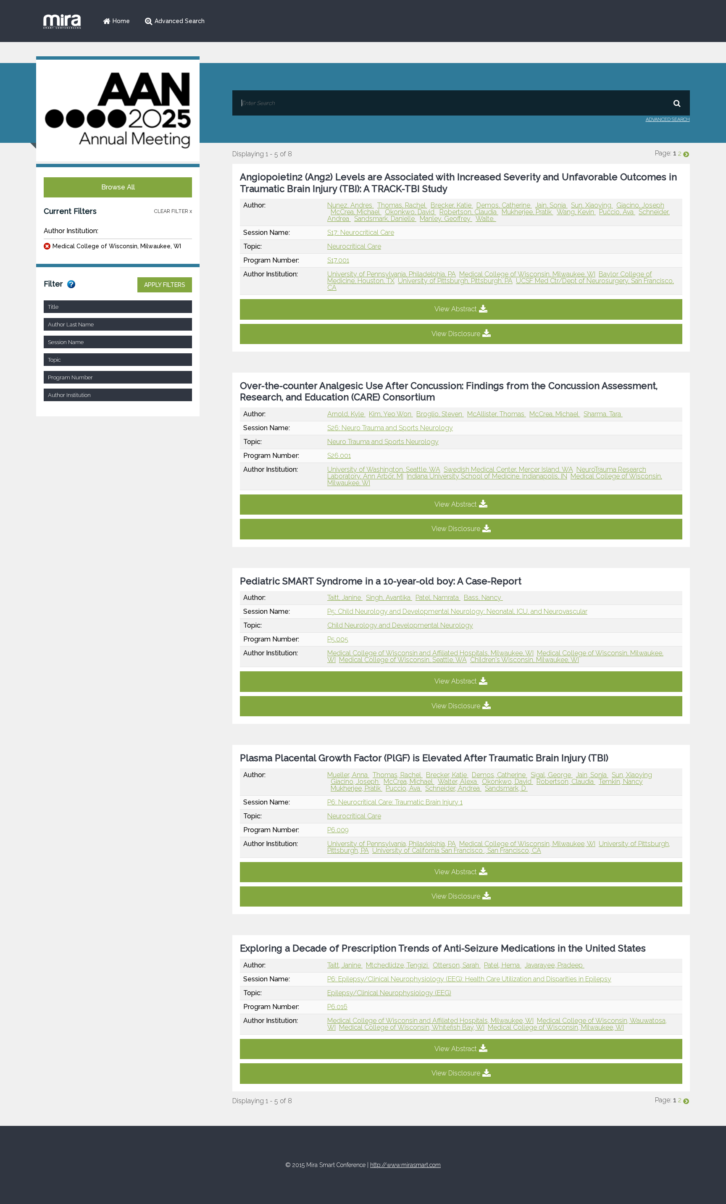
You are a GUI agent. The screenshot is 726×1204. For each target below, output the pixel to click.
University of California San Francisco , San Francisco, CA (456, 850)
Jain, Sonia (551, 205)
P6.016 (337, 1007)
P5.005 (337, 639)
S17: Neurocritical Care (360, 233)
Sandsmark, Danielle (385, 219)
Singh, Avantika (389, 598)
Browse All (118, 187)
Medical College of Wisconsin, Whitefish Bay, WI (411, 1027)
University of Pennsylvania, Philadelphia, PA (391, 274)
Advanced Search (180, 21)
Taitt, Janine (345, 598)
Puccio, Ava (617, 212)
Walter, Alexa (458, 782)
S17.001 (338, 260)
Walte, (486, 219)
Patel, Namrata (438, 598)
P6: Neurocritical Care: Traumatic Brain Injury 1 (395, 802)
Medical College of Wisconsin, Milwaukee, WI (117, 246)
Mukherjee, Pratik (527, 212)
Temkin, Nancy (621, 782)
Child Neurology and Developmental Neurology (400, 625)
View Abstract (455, 309)
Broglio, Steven (440, 414)
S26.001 (339, 456)
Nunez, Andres (350, 205)
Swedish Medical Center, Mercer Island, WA (508, 469)
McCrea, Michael (356, 212)
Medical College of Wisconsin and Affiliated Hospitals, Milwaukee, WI (430, 653)
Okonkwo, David (410, 212)
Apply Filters (164, 284)
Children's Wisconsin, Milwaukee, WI (524, 660)
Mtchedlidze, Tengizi (397, 965)
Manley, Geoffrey (446, 219)
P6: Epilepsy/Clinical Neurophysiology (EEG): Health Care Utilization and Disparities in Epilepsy (469, 979)
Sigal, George (552, 775)
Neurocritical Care (354, 246)
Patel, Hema (502, 965)
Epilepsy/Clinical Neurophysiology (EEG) (389, 993)
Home (121, 21)
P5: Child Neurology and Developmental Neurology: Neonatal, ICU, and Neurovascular (457, 611)
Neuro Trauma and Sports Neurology (383, 442)
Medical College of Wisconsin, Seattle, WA (403, 660)
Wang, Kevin (576, 212)
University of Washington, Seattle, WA (383, 469)
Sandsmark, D (506, 788)
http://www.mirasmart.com (405, 1165)
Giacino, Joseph (640, 205)
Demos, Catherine (504, 205)
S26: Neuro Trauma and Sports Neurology (390, 428)
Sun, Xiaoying (592, 205)
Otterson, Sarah (457, 965)
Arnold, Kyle (346, 414)
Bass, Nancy (483, 598)
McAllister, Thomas (496, 414)
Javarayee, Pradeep (554, 965)
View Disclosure (455, 334)
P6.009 (338, 830)
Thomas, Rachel (402, 205)
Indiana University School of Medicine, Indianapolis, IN (487, 476)
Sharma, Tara (603, 414)
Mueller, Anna (348, 775)
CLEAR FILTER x (173, 211)
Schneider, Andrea (453, 788)
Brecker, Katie (452, 205)
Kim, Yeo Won (391, 414)
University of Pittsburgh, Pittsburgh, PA (455, 281)
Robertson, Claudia (468, 212)
